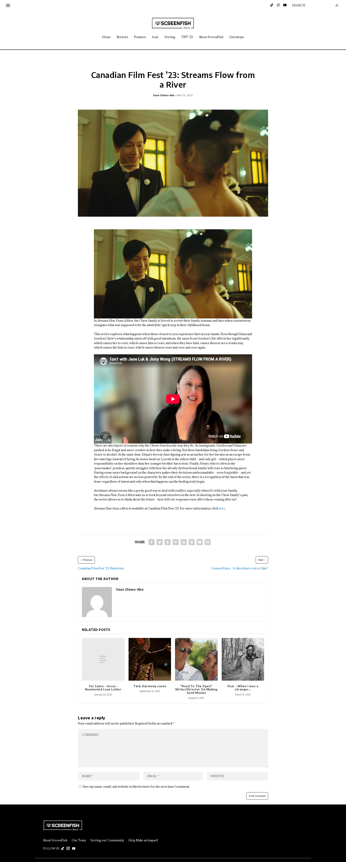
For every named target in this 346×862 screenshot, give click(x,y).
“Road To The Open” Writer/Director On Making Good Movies (196, 689)
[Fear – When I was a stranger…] (243, 659)
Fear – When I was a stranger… (242, 687)
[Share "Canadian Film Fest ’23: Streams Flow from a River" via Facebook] (152, 542)
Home (106, 37)
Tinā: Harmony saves (149, 686)
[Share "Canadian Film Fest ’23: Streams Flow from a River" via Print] (208, 542)
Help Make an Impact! (143, 840)
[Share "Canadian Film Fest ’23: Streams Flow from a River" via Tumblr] (168, 542)
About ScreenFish (211, 37)
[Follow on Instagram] (68, 848)
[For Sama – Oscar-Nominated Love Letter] (103, 659)
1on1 (155, 37)
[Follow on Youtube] (73, 848)
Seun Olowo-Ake (164, 95)
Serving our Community (107, 840)
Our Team (79, 840)
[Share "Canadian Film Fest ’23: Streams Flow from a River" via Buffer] (192, 542)
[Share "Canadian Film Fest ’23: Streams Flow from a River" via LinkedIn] (184, 542)
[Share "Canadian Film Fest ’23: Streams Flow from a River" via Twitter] (160, 542)
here (222, 508)
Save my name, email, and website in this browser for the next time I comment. (136, 786)
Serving (169, 37)
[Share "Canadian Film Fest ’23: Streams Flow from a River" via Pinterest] (176, 542)
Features (140, 37)
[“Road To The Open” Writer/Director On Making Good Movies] (196, 659)
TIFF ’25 (187, 37)
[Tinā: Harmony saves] (150, 659)
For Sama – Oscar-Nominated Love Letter (103, 687)
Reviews (122, 37)
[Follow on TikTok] (62, 848)
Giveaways (236, 37)
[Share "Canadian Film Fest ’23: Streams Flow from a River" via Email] (200, 542)
